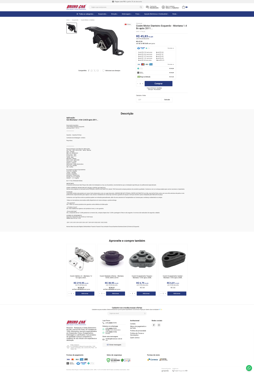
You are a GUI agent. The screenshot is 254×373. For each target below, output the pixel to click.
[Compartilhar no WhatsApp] (92, 71)
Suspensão (75, 20)
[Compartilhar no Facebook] (89, 71)
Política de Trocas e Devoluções (137, 334)
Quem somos (135, 338)
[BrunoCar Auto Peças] (76, 7)
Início (68, 20)
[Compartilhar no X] (95, 71)
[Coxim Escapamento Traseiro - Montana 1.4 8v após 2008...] (142, 270)
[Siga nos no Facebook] (154, 325)
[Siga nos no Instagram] (159, 325)
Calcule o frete (141, 95)
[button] (71, 28)
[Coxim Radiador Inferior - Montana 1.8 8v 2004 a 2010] (111, 270)
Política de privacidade (138, 331)
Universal (139, 23)
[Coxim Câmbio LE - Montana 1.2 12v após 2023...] (81, 270)
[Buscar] (140, 7)
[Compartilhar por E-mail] (98, 71)
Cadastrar (175, 8)
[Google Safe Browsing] (126, 360)
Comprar (159, 83)
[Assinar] (145, 313)
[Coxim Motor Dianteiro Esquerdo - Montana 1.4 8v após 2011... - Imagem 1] (72, 28)
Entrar (168, 8)
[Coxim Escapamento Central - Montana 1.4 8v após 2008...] (173, 270)
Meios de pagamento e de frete (138, 327)
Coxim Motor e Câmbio (87, 20)
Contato (133, 324)
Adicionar (84, 293)
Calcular (167, 100)
